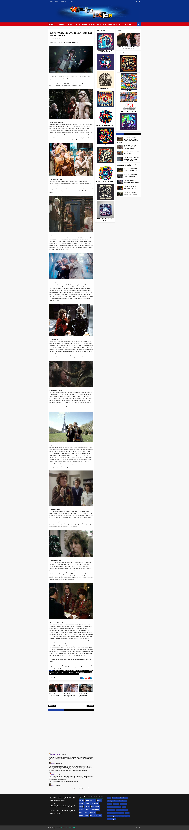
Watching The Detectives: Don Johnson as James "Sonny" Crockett (70, 695)
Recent (128, 134)
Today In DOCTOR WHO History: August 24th (130, 175)
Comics (87, 803)
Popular (120, 134)
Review (81, 803)
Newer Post (52, 705)
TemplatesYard (64, 827)
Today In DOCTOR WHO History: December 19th (130, 169)
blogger (86, 710)
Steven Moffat (116, 807)
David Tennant (95, 806)
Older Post (90, 705)
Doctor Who (128, 24)
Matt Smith (119, 810)
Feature (81, 800)
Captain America (83, 815)
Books (81, 806)
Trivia (115, 801)
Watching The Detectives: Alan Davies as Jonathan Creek (55, 695)
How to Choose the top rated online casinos (131, 152)
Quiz (100, 815)
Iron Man (126, 816)
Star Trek (86, 806)
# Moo (56, 672)
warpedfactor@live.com (55, 813)
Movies (84, 24)
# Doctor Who (65, 670)
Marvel (110, 804)
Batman (87, 809)
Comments (63, 1)
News (120, 24)
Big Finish (115, 798)
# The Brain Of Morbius (80, 672)
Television (92, 24)
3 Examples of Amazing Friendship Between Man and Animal (126, 164)
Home (51, 1)
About (56, 1)
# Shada (61, 672)
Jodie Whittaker (95, 809)
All (55, 24)
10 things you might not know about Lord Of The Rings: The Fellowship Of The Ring (127, 140)
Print (104, 24)
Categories (61, 24)
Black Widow (93, 815)
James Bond (111, 810)
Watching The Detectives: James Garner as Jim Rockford (85, 695)
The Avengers (111, 819)
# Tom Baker (72, 673)
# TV (78, 673)
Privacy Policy (72, 827)
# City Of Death (57, 670)
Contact (71, 1)
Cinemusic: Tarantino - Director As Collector (130, 187)
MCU (122, 813)
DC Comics (124, 804)
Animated (110, 813)
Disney (81, 809)
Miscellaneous (112, 24)
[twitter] (139, 1)
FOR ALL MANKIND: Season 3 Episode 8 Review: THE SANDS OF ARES (131, 159)
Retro (123, 807)
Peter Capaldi (94, 803)
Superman (119, 816)
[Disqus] (71, 731)
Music (109, 807)
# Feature (71, 670)
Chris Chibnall (83, 812)
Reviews (70, 24)
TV (94, 800)
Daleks (126, 810)
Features (77, 24)
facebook (71, 710)
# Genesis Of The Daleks (80, 670)
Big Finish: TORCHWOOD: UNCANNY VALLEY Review (131, 181)
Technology (111, 816)
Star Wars (116, 804)
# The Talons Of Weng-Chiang (61, 673)
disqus (56, 710)
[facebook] (136, 1)
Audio (127, 813)
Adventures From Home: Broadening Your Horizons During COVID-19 (131, 147)
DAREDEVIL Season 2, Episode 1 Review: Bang (130, 193)
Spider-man (92, 812)
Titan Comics (122, 801)
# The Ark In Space (69, 672)
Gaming (99, 24)
